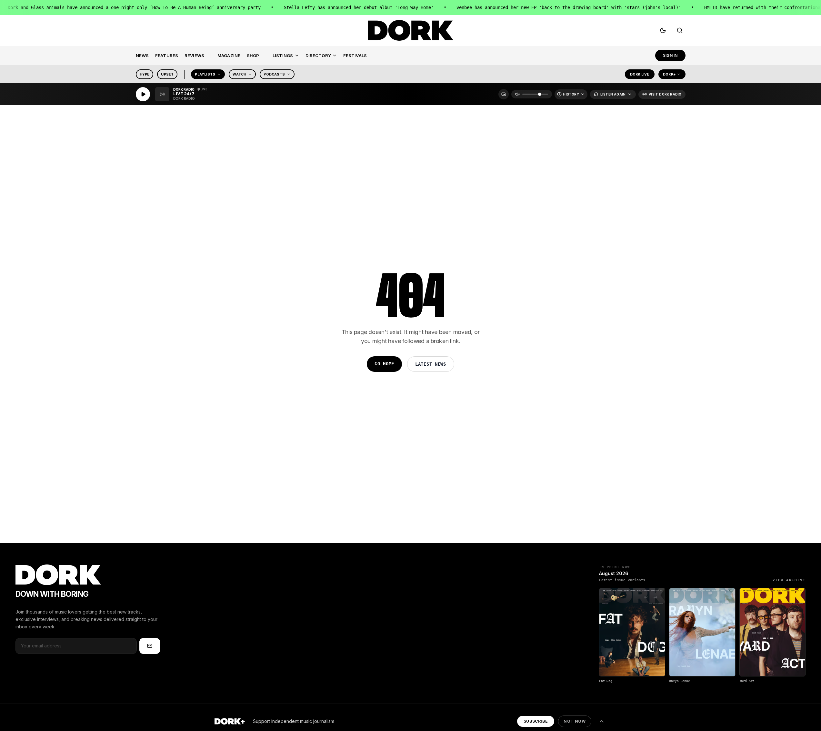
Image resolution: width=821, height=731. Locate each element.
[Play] (143, 94)
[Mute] (517, 94)
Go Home (384, 363)
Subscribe (536, 721)
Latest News (430, 364)
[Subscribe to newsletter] (149, 646)
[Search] (680, 30)
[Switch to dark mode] (663, 30)
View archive (789, 580)
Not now (575, 721)
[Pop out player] (503, 94)
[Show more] (601, 721)
